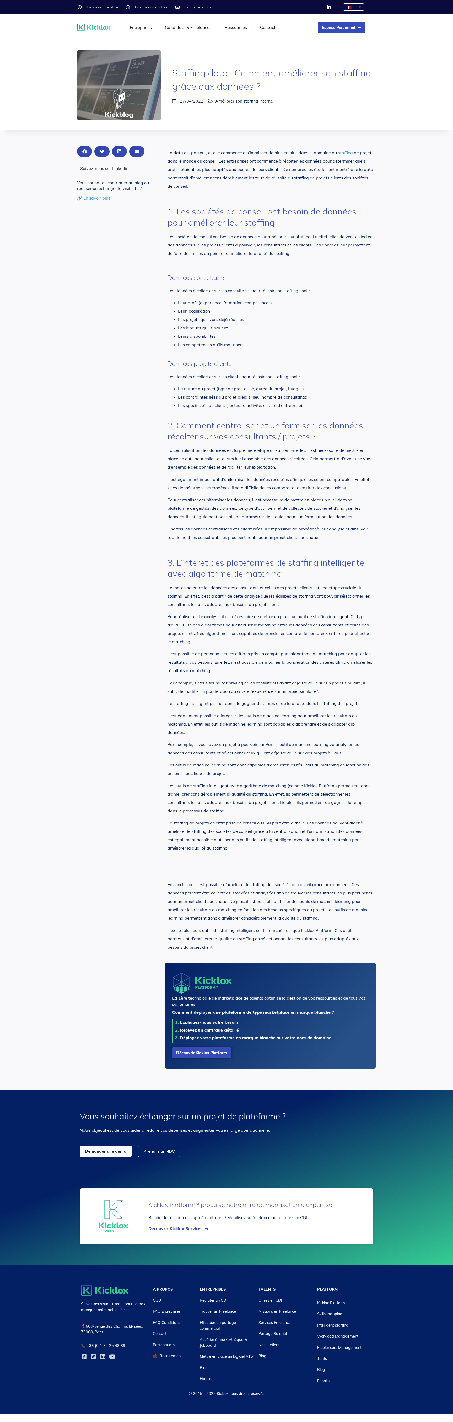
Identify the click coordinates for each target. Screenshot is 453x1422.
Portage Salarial (272, 1333)
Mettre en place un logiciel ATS (226, 1356)
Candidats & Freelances (188, 27)
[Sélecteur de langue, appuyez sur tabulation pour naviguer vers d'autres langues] (353, 7)
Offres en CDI (270, 1300)
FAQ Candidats (166, 1322)
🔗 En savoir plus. (94, 198)
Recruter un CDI (213, 1300)
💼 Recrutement (167, 1356)
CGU (157, 1300)
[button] (84, 151)
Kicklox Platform (331, 1303)
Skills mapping (329, 1314)
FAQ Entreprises (167, 1311)
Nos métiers (268, 1345)
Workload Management (337, 1336)
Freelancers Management (339, 1347)
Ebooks (206, 1378)
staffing (345, 152)
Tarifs (322, 1358)
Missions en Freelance (277, 1311)
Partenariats (164, 1345)
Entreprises (141, 27)
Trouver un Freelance (218, 1311)
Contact (268, 27)
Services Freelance (274, 1322)
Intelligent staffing (332, 1325)
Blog (204, 1367)
